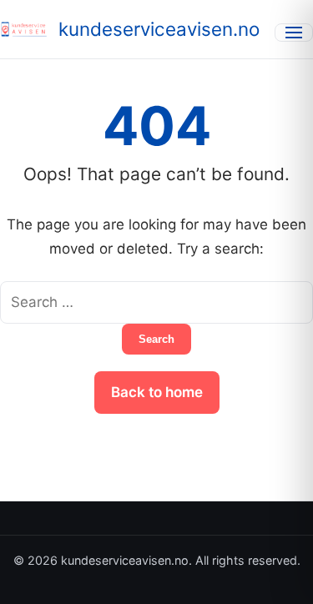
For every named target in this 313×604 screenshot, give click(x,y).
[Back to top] (278, 577)
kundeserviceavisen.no (159, 29)
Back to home (157, 392)
